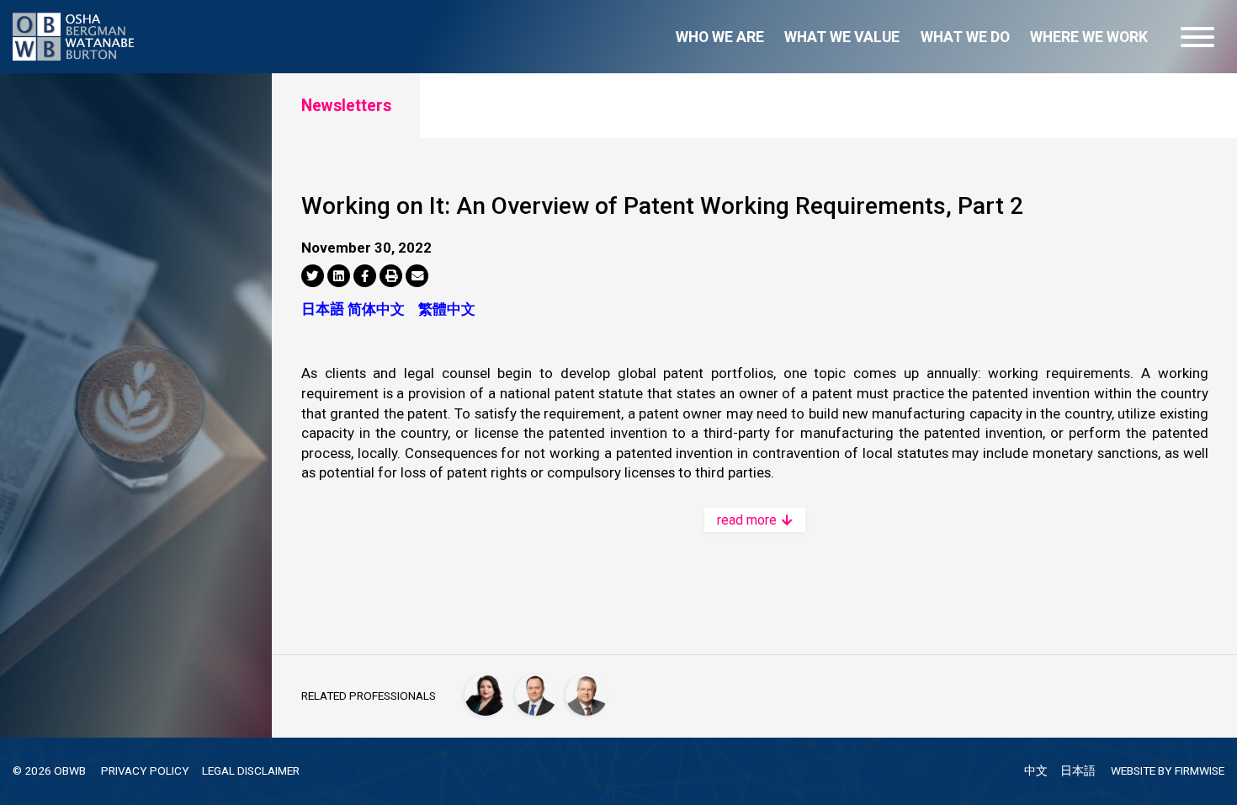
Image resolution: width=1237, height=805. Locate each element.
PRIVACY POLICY (145, 770)
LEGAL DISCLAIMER (251, 770)
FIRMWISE (1199, 770)
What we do (965, 37)
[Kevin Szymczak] (536, 695)
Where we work (1089, 37)
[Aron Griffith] (586, 695)
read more (748, 520)
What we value (842, 37)
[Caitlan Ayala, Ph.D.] (486, 695)
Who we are (720, 37)
